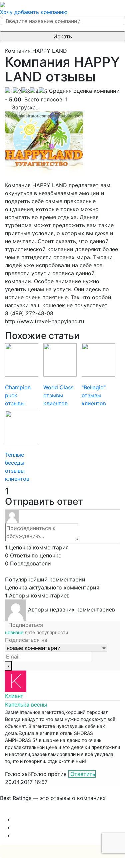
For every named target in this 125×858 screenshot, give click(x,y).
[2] (17, 91)
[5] (43, 91)
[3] (25, 91)
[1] (9, 91)
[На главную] (2, 4)
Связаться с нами (23, 811)
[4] (34, 91)
